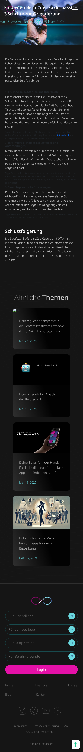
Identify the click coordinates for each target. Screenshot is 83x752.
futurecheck (63, 135)
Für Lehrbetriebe (22, 629)
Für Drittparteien (21, 643)
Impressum (20, 726)
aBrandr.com (46, 744)
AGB (67, 726)
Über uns (41, 685)
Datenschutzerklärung (46, 726)
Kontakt (41, 694)
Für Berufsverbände (24, 656)
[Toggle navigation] (75, 9)
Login (41, 669)
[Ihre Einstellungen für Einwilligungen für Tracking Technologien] (76, 744)
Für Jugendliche (21, 616)
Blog (8, 694)
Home (9, 685)
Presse (72, 685)
